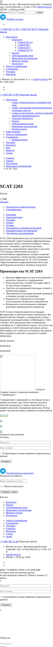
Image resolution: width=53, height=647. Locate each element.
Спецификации (13, 209)
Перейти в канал (14, 19)
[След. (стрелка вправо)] (4, 646)
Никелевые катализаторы (24, 58)
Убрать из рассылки (13, 486)
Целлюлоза (17, 63)
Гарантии (10, 528)
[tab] (29, 214)
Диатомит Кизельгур (22, 118)
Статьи (9, 534)
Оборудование (13, 131)
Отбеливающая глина (22, 55)
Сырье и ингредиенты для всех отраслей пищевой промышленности (32, 114)
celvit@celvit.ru (44, 7)
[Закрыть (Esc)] (1, 643)
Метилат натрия (20, 61)
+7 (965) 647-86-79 (28, 29)
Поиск (40, 12)
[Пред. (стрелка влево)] (1, 646)
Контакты (11, 74)
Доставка (10, 71)
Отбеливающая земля (22, 123)
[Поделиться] (4, 643)
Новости (10, 150)
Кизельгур (17, 39)
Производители (20, 139)
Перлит (15, 53)
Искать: (4, 12)
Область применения (16, 66)
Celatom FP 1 (24, 45)
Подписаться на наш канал (19, 473)
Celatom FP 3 (24, 47)
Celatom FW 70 (25, 50)
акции (9, 536)
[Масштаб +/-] (10, 643)
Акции (9, 153)
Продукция (11, 37)
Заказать (4, 202)
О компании (12, 69)
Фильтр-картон (19, 129)
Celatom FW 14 (25, 42)
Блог (8, 147)
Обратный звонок (28, 94)
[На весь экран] (7, 643)
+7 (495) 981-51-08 (9, 29)
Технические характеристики (20, 207)
